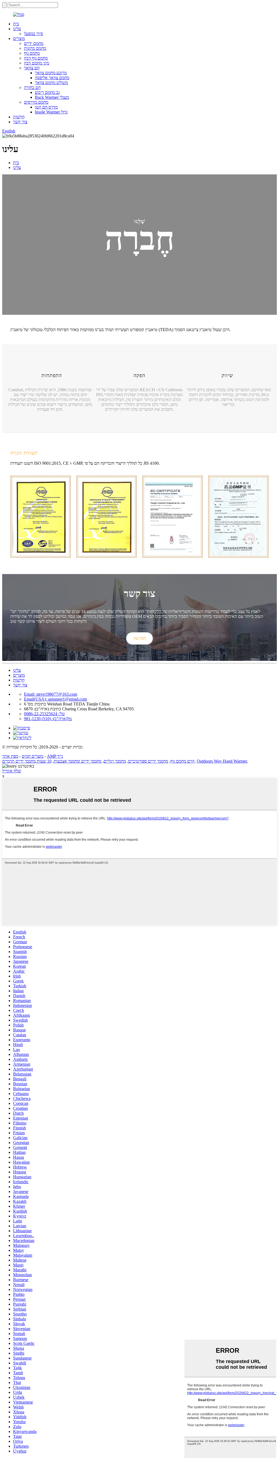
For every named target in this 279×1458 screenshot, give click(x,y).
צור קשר (20, 121)
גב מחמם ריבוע (47, 92)
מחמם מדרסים (36, 102)
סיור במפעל (33, 33)
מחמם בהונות (35, 48)
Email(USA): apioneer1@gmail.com (55, 699)
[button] (139, 638)
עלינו (17, 28)
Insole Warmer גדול (51, 112)
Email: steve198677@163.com (50, 694)
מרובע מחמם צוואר (51, 72)
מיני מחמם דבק (36, 63)
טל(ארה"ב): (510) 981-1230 (48, 718)
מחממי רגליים (115, 761)
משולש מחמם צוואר (51, 82)
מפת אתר (10, 756)
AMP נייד (55, 756)
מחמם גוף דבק (36, 58)
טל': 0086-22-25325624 (44, 713)
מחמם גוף (32, 53)
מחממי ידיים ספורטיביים (148, 761)
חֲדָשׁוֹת (19, 117)
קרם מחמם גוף (182, 761)
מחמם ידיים (33, 43)
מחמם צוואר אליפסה (52, 77)
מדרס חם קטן (46, 107)
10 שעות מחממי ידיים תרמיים (26, 761)
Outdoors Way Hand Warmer (222, 761)
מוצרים (19, 38)
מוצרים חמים (32, 756)
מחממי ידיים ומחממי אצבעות (77, 761)
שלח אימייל (11, 771)
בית (16, 23)
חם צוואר (32, 68)
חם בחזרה (32, 87)
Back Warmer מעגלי (52, 97)
